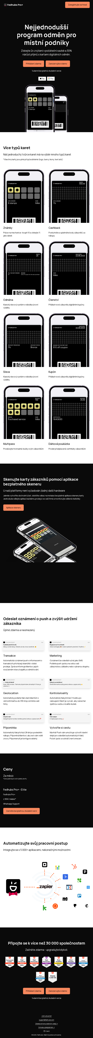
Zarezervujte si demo (58, 63)
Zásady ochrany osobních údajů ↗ (46, 1024)
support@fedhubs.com (46, 1020)
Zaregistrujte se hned (77, 5)
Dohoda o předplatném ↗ (46, 1027)
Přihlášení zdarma (33, 63)
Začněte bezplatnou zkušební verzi (21, 811)
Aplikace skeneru (13, 507)
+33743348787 (46, 1016)
